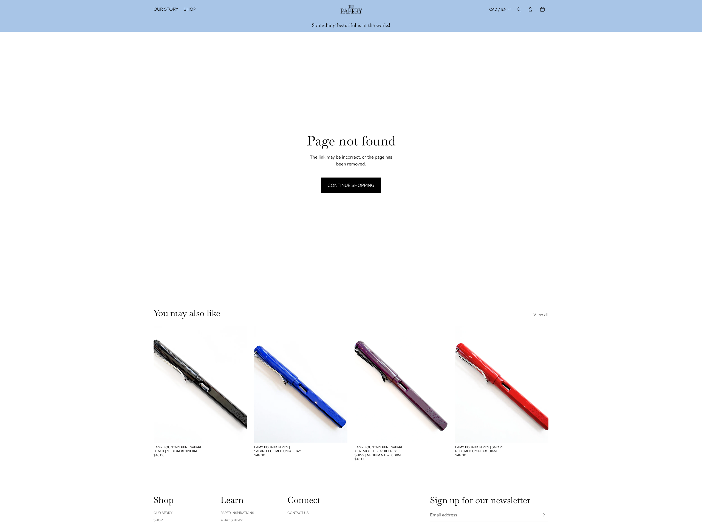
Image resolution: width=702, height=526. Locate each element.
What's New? (231, 520)
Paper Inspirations (237, 513)
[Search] (519, 9)
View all (540, 314)
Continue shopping (351, 185)
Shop (158, 520)
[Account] (530, 9)
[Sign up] (542, 515)
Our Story (163, 513)
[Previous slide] (162, 384)
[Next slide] (239, 384)
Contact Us (297, 513)
